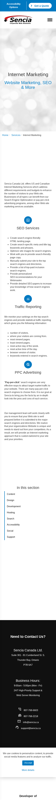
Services (15, 135)
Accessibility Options (14, 5)
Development (14, 506)
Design (10, 500)
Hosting (11, 512)
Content (11, 494)
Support (11, 537)
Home (5, 135)
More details (28, 770)
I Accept (28, 763)
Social (10, 531)
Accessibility (13, 524)
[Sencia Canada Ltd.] (18, 20)
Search (10, 518)
